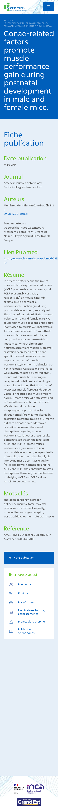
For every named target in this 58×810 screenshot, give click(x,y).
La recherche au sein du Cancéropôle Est (25, 23)
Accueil (8, 20)
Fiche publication (23, 557)
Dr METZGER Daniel (16, 213)
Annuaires (9, 26)
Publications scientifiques (30, 26)
